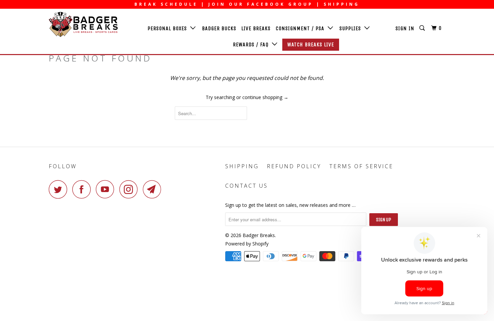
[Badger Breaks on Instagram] (130, 189)
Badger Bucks (219, 28)
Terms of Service (361, 166)
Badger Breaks (259, 235)
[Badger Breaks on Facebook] (83, 189)
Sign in (405, 28)
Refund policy (294, 166)
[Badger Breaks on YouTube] (107, 189)
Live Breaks (256, 28)
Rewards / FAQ (252, 44)
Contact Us (246, 185)
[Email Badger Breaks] (154, 189)
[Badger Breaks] (83, 24)
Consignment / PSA (302, 28)
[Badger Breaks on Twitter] (60, 189)
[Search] (422, 28)
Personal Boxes (169, 28)
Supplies (351, 28)
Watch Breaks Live (310, 44)
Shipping (242, 166)
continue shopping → (265, 97)
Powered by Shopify (247, 243)
